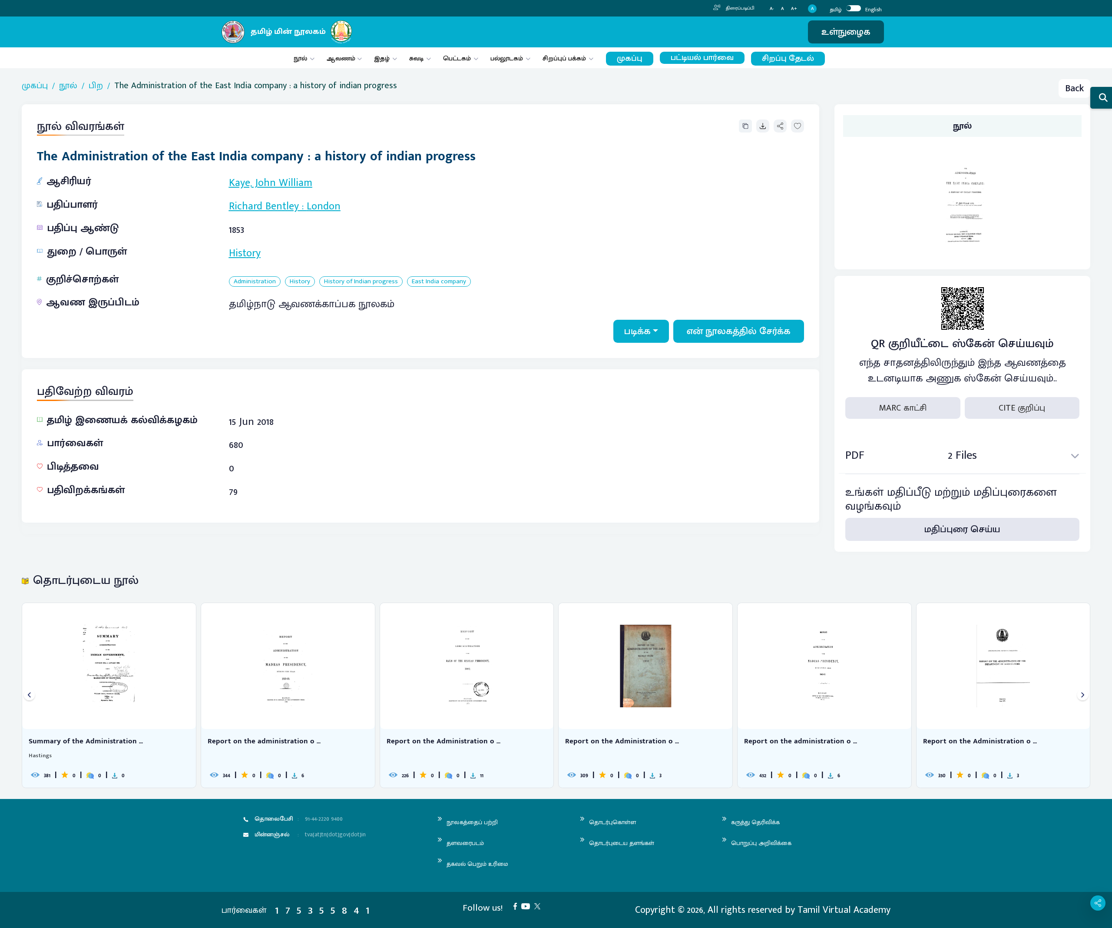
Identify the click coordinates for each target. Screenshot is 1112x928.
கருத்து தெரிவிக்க (755, 822)
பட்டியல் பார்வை (702, 58)
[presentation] (29, 695)
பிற (96, 85)
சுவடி (416, 58)
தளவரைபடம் (465, 843)
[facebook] (517, 906)
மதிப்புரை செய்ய (962, 529)
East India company (439, 282)
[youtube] (527, 906)
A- (772, 9)
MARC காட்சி (903, 408)
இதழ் (382, 58)
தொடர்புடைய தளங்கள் (621, 843)
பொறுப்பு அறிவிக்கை (761, 843)
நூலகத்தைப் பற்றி (472, 822)
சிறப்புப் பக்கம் (564, 58)
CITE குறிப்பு (1022, 408)
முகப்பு (629, 58)
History (245, 253)
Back (1074, 88)
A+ (794, 9)
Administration (255, 282)
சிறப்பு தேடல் (788, 58)
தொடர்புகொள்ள (612, 822)
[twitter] (539, 906)
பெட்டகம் (457, 58)
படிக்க (637, 331)
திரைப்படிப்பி (740, 8)
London (324, 206)
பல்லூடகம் (506, 58)
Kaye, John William (270, 183)
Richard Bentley (264, 206)
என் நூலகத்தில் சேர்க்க (739, 331)
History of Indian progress (361, 282)
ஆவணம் (342, 58)
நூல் (300, 58)
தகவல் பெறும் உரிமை (477, 863)
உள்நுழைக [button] (845, 32)
